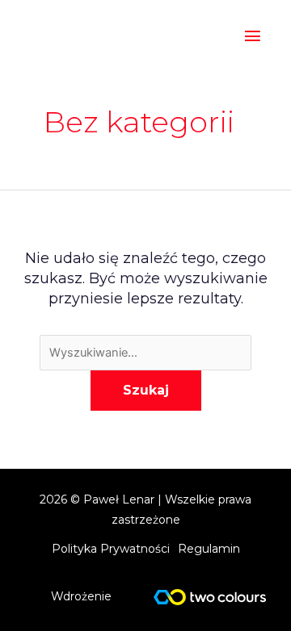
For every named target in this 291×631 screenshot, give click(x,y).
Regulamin (209, 548)
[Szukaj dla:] (145, 352)
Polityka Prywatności (111, 548)
